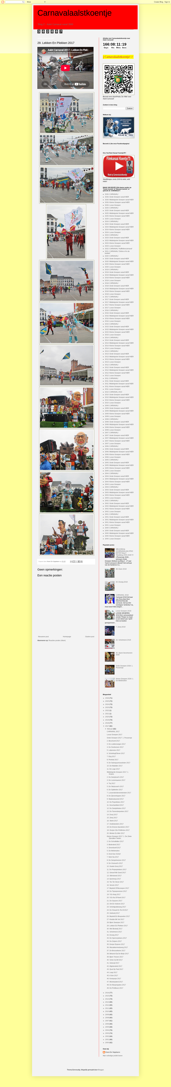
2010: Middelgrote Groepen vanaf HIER (119, 397)
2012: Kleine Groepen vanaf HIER (117, 373)
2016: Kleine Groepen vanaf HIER (117, 318)
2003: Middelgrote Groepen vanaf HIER (119, 492)
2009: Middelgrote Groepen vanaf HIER (119, 411)
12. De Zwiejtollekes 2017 (116, 808)
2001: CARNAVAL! (111, 514)
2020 (107, 717)
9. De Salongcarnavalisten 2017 (118, 763)
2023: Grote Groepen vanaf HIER (117, 238)
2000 (107, 1043)
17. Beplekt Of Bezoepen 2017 (118, 888)
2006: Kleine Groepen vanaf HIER (117, 454)
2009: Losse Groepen (113, 416)
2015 (107, 996)
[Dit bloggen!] (74, 561)
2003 (107, 1033)
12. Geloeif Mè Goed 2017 (116, 873)
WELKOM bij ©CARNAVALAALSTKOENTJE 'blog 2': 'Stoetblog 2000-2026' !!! (124, 552)
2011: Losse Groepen (113, 389)
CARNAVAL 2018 (122, 595)
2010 (107, 1011)
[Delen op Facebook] (79, 561)
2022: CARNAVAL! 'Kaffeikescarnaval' (118, 249)
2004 (107, 1030)
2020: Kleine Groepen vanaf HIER (117, 264)
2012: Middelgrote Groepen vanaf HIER (119, 370)
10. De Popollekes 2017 (115, 802)
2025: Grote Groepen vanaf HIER (117, 210)
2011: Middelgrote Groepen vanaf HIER (119, 384)
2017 (107, 726)
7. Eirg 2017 (111, 756)
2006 (107, 1024)
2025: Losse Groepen (113, 219)
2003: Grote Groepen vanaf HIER (117, 490)
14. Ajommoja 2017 (114, 879)
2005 (107, 1027)
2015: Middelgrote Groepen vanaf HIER (119, 329)
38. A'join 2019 (121, 569)
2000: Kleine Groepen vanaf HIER (117, 536)
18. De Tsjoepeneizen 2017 (117, 891)
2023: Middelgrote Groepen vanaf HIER (119, 240)
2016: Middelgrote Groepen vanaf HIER (119, 316)
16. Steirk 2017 (112, 821)
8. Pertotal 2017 (112, 760)
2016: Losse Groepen (113, 321)
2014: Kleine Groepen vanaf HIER (117, 346)
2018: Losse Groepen (113, 294)
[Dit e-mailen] (71, 561)
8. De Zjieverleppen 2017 (116, 796)
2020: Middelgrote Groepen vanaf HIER (119, 261)
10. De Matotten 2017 (115, 766)
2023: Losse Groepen (113, 246)
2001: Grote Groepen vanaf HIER (117, 517)
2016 (107, 993)
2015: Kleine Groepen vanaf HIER (117, 332)
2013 (107, 1002)
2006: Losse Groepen (113, 457)
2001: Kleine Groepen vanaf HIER (117, 522)
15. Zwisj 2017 (112, 818)
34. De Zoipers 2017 (114, 941)
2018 (107, 723)
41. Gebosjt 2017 (113, 963)
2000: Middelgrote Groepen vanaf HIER (119, 533)
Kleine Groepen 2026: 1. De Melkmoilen (125, 680)
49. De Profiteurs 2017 (115, 988)
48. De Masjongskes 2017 (116, 985)
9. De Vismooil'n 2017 (115, 863)
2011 (107, 1008)
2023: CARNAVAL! (111, 235)
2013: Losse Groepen (113, 362)
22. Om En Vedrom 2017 (116, 904)
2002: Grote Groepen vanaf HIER (117, 503)
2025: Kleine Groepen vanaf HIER (117, 216)
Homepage (67, 637)
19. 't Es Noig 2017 (114, 894)
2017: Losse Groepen (113, 308)
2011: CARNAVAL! (111, 378)
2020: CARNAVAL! (111, 256)
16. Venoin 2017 (113, 885)
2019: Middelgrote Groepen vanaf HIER (119, 275)
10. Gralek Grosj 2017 (115, 866)
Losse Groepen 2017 (114, 735)
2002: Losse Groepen (113, 512)
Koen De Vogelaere (113, 1052)
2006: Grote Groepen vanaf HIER (117, 449)
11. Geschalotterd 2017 (115, 805)
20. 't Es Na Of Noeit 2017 (116, 897)
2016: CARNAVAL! (111, 310)
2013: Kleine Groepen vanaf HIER (117, 359)
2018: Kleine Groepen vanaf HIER (117, 291)
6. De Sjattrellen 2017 (115, 790)
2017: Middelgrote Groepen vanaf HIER (119, 302)
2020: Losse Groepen (113, 267)
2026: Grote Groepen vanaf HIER (117, 197)
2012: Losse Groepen (113, 376)
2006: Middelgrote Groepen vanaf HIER (119, 452)
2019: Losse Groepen (113, 280)
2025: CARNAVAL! (111, 208)
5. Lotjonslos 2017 (113, 750)
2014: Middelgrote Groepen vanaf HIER (119, 343)
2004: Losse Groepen (113, 484)
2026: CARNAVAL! (111, 194)
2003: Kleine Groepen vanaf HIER (117, 495)
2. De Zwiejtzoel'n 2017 (115, 777)
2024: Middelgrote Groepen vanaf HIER (119, 227)
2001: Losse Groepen (113, 525)
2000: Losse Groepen (113, 539)
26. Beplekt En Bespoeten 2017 (118, 916)
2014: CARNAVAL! (111, 338)
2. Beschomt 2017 (113, 741)
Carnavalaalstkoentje (74, 12)
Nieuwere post (43, 637)
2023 (107, 707)
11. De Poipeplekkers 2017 (117, 869)
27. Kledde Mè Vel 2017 (115, 919)
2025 (107, 701)
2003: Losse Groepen (113, 498)
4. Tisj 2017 (111, 783)
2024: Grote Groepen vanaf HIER (117, 224)
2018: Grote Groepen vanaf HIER (117, 286)
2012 (107, 1005)
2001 (107, 1039)
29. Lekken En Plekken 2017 (117, 926)
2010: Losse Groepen (113, 403)
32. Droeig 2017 (113, 935)
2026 (107, 698)
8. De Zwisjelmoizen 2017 (116, 860)
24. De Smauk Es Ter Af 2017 (117, 910)
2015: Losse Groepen (113, 335)
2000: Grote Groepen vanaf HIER (117, 531)
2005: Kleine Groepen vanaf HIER (117, 468)
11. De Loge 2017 (113, 769)
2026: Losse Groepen (113, 205)
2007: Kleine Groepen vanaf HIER (117, 441)
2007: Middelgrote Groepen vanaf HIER (119, 438)
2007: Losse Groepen (113, 444)
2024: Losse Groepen (113, 232)
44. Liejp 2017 (112, 972)
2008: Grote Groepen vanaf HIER (117, 422)
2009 (107, 1015)
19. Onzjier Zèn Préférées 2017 (118, 830)
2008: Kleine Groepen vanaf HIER (117, 427)
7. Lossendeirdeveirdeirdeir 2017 (119, 793)
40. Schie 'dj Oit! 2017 (115, 960)
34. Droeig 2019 (122, 582)
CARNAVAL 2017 (113, 731)
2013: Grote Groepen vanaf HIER (117, 354)
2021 (107, 714)
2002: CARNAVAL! (111, 501)
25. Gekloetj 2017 (113, 913)
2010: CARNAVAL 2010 (113, 392)
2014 (107, 999)
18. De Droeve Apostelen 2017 (118, 827)
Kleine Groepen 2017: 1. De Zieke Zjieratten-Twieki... (119, 837)
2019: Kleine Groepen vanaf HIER (117, 278)
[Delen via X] (76, 561)
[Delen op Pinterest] (81, 561)
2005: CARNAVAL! (111, 460)
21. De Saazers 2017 (114, 901)
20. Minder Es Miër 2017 (116, 833)
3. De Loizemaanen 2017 (116, 780)
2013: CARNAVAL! (111, 351)
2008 (107, 1018)
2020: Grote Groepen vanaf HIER (117, 259)
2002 (107, 1036)
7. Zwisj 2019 (120, 627)
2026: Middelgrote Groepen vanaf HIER (119, 200)
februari (110, 729)
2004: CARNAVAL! (111, 473)
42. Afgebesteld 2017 (114, 966)
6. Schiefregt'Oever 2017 (116, 753)
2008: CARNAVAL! (111, 419)
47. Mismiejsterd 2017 (115, 982)
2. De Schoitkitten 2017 (115, 841)
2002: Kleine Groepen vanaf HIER (117, 509)
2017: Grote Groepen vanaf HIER (117, 299)
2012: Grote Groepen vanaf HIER (117, 367)
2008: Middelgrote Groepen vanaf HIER (119, 424)
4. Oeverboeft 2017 (114, 848)
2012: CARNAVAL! (111, 365)
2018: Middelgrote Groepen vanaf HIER (119, 289)
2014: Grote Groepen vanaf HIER (117, 340)
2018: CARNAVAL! (111, 283)
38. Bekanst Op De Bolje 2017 (118, 954)
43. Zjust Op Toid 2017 (115, 969)
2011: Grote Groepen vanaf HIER (117, 381)
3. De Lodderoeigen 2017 (116, 744)
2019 (107, 720)
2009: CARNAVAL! (111, 406)
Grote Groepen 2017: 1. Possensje (119, 738)
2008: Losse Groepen (113, 430)
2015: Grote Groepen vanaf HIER (117, 327)
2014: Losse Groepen (113, 348)
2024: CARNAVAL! (111, 221)
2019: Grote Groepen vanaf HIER (117, 272)
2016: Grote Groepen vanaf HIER (117, 313)
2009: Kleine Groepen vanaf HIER (117, 414)
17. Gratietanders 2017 (115, 824)
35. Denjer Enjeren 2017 (116, 944)
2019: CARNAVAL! (111, 270)
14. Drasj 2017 (112, 815)
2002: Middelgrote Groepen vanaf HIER (119, 506)
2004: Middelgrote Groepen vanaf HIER (119, 479)
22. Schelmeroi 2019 (123, 640)
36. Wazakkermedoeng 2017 (117, 947)
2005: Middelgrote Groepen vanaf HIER (119, 465)
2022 (107, 710)
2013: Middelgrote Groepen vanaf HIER (119, 357)
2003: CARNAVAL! (111, 487)
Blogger (101, 1070)
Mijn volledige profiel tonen (113, 1056)
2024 (107, 704)
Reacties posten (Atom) (57, 640)
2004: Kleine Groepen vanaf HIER (117, 482)
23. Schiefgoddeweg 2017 (116, 907)
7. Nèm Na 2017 (113, 857)
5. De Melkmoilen (113, 851)
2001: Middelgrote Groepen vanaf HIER (119, 520)
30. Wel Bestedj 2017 (114, 929)
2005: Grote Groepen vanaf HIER (117, 463)
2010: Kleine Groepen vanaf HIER (117, 400)
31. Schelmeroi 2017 (114, 932)
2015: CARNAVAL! (111, 324)
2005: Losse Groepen (113, 471)
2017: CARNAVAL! (111, 297)
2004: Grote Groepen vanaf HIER (117, 476)
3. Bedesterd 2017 (113, 845)
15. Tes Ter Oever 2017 (115, 882)
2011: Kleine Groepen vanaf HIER (117, 386)
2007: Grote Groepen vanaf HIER (117, 435)
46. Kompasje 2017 (114, 979)
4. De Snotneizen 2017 (115, 747)
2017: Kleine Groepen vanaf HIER (117, 305)
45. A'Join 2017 (112, 975)
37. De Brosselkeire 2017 (116, 951)
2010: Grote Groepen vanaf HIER (117, 395)
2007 (107, 1021)
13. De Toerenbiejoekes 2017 (117, 811)
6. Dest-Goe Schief (114, 854)
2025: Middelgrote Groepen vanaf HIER (119, 213)
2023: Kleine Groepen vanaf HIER (117, 243)
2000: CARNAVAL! (111, 528)
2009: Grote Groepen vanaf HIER (117, 408)
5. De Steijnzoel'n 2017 (115, 786)
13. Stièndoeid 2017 (114, 876)
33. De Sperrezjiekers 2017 (117, 938)
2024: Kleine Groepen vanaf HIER (117, 230)
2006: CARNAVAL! (111, 446)
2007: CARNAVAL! (111, 433)
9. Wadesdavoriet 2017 (115, 799)
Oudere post (89, 637)
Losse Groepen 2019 (123, 611)
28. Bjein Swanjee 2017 (115, 922)
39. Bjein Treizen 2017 (115, 957)
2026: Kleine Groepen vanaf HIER (117, 202)
